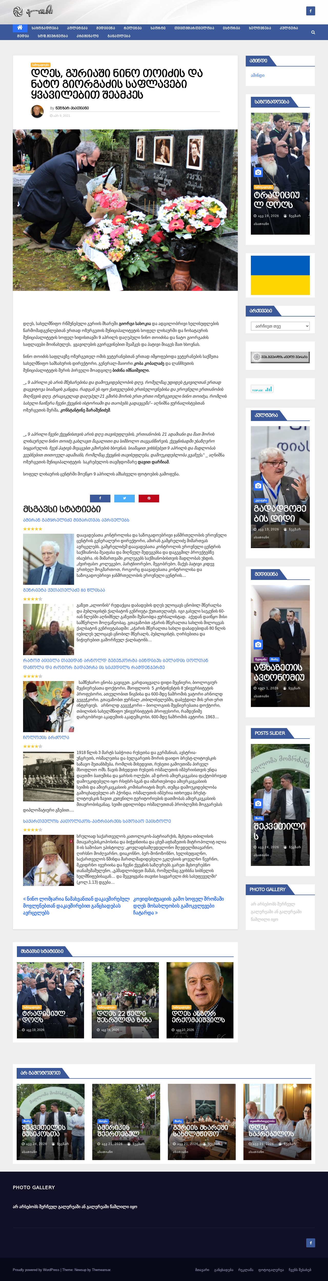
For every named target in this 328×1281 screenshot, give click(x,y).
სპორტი (158, 28)
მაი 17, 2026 (268, 688)
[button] (313, 32)
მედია (23, 36)
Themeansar (101, 1270)
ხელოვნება (260, 28)
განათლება (119, 36)
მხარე (26, 1121)
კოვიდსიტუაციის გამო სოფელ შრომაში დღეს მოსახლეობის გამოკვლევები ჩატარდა (178, 905)
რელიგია (133, 28)
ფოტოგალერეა (271, 1270)
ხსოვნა (259, 818)
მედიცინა (105, 28)
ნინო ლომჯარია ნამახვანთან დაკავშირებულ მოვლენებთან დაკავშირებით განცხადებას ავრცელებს (76, 905)
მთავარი (202, 1270)
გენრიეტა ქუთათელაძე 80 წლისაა (64, 590)
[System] (280, 357)
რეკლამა (245, 1270)
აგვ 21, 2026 (268, 847)
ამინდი (257, 75)
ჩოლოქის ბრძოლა (46, 737)
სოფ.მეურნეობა (53, 36)
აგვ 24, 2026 (36, 1144)
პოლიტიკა (77, 28)
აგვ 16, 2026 (268, 216)
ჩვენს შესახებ (300, 1270)
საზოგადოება (45, 28)
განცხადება (223, 1270)
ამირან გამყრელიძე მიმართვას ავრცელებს (76, 520)
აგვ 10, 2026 (268, 529)
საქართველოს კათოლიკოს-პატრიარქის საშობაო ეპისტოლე (97, 821)
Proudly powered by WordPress (36, 1270)
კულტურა (289, 28)
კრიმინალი (88, 36)
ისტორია (231, 28)
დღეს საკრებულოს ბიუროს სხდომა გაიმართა (276, 1137)
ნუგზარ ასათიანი (72, 108)
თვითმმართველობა (194, 28)
